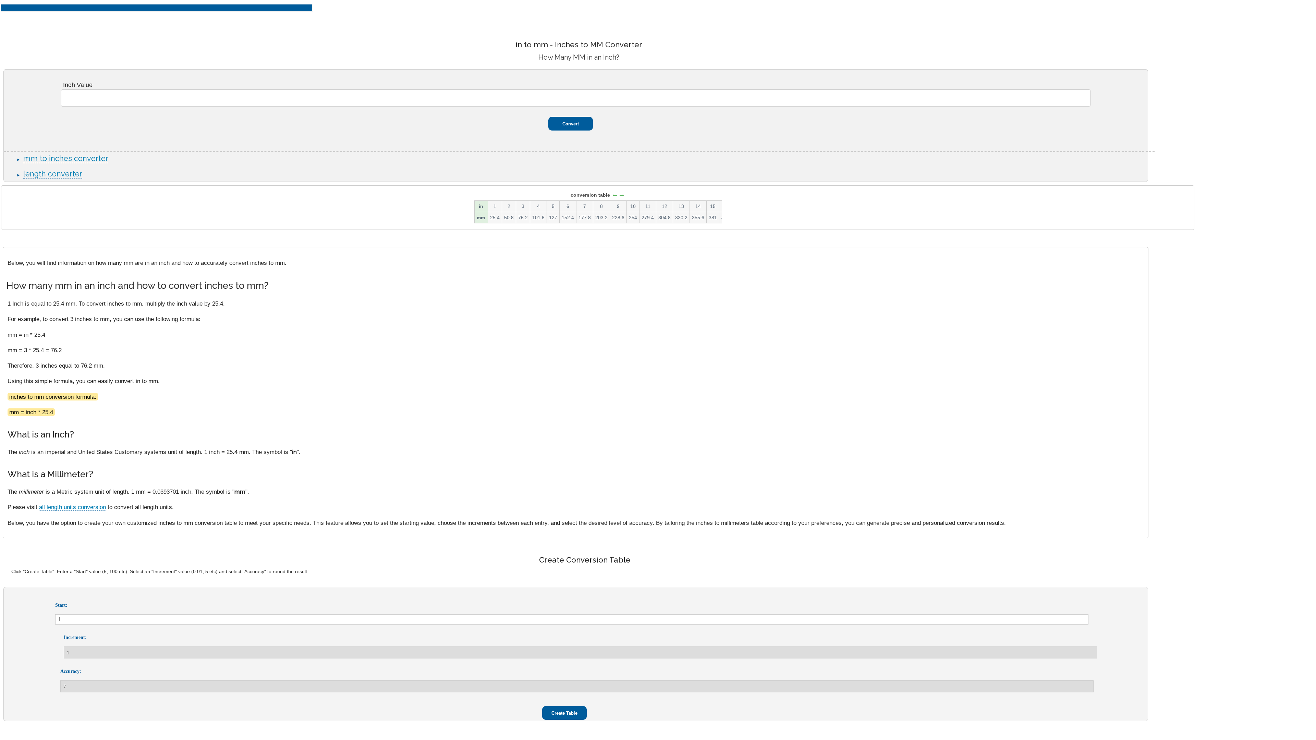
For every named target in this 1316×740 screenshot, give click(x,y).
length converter (52, 174)
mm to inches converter (65, 158)
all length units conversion (72, 507)
